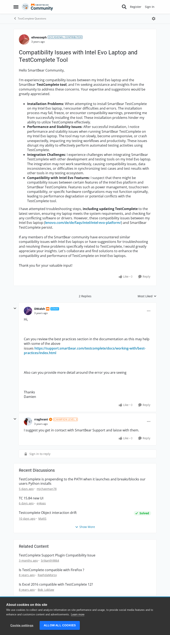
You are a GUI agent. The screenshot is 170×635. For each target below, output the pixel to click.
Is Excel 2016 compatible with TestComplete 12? (56, 584)
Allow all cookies (60, 625)
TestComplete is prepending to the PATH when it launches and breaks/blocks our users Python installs (82, 481)
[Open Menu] (154, 18)
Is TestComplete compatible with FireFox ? (51, 570)
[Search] (124, 6)
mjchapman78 (47, 489)
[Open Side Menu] (16, 7)
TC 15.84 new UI (31, 498)
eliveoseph (39, 37)
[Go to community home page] (37, 7)
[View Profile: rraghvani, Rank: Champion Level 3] (28, 421)
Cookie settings (21, 625)
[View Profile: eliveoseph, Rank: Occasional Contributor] (24, 39)
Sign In (149, 7)
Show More (87, 527)
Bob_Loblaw (46, 590)
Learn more (77, 614)
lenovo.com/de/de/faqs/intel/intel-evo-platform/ (83, 222)
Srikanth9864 (50, 560)
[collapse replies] (14, 308)
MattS (42, 518)
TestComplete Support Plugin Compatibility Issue (57, 555)
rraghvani (41, 419)
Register (135, 7)
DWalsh (39, 309)
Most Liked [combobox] (147, 296)
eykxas (41, 503)
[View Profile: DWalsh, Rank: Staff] (28, 311)
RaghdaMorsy (47, 575)
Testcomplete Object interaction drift (48, 513)
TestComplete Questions (32, 18)
